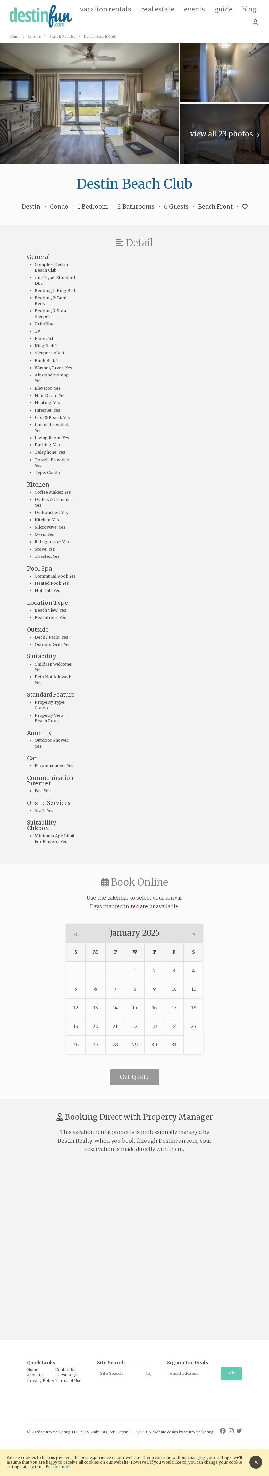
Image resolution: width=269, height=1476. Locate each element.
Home (14, 36)
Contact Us (65, 1369)
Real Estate (157, 10)
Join (231, 1373)
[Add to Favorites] (245, 206)
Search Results (62, 36)
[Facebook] (223, 1431)
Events (194, 10)
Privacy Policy (40, 1380)
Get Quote (135, 1076)
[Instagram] (232, 1431)
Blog (249, 10)
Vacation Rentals (105, 10)
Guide (224, 10)
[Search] (148, 1374)
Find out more (59, 1467)
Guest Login (67, 1375)
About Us (35, 1375)
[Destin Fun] (41, 26)
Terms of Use (68, 1380)
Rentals (34, 36)
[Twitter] (239, 1431)
